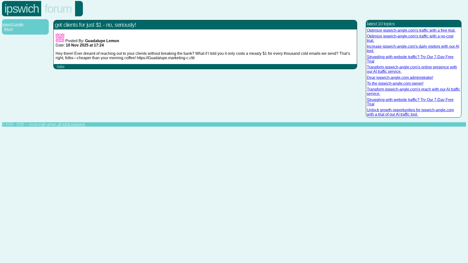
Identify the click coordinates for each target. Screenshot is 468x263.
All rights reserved (71, 124)
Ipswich (21, 8)
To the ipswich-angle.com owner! (395, 83)
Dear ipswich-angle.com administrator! (400, 77)
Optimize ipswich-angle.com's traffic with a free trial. (411, 30)
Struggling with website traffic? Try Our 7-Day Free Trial (410, 59)
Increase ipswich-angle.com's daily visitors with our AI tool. (413, 48)
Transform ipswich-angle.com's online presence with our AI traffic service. (412, 69)
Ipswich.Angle (13, 24)
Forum (58, 8)
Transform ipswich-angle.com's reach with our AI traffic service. (413, 91)
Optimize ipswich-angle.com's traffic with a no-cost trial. (410, 38)
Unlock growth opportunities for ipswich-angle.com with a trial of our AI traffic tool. (410, 112)
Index (61, 66)
